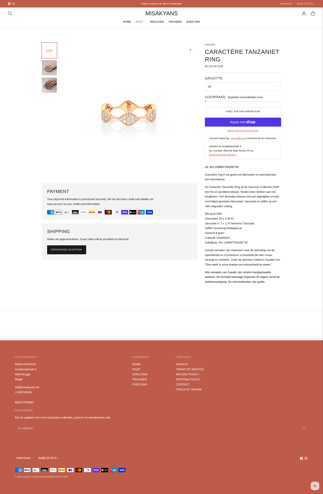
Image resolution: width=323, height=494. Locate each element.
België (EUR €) (305, 3)
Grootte (214, 78)
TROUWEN (175, 21)
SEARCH (182, 364)
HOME (127, 21)
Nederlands (286, 3)
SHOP (139, 21)
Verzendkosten (238, 138)
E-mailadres (25, 424)
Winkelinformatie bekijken (222, 154)
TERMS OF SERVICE (190, 369)
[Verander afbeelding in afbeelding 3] (49, 85)
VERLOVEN (157, 21)
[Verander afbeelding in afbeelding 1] (49, 50)
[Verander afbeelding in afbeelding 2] (49, 67)
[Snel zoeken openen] (10, 13)
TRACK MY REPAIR (189, 389)
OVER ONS (193, 21)
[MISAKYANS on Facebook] (9, 3)
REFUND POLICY (187, 374)
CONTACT (183, 384)
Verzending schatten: (66, 249)
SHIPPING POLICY (188, 379)
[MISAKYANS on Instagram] (13, 3)
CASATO (210, 44)
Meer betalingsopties (243, 130)
